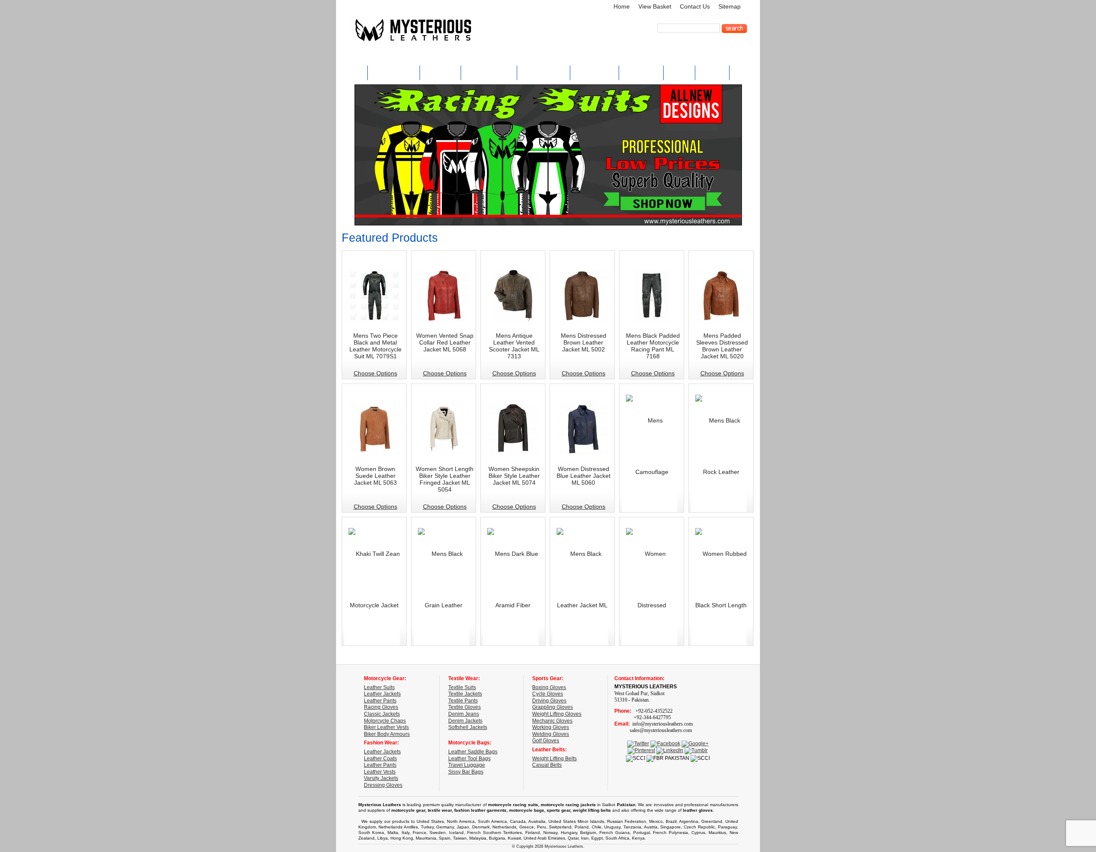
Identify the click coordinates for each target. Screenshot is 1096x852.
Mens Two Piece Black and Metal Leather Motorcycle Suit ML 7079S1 (375, 346)
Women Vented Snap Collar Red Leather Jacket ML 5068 (445, 342)
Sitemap (729, 6)
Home (622, 6)
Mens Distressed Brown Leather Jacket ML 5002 (583, 342)
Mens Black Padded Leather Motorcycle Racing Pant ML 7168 (653, 346)
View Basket (654, 6)
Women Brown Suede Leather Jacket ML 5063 (375, 475)
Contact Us (695, 6)
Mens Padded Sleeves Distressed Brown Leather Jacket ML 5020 (722, 346)
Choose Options (375, 373)
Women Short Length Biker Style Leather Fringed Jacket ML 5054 (445, 479)
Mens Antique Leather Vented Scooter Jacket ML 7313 (514, 346)
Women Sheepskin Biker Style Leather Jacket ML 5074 (514, 475)
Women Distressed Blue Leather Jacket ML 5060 (584, 475)
